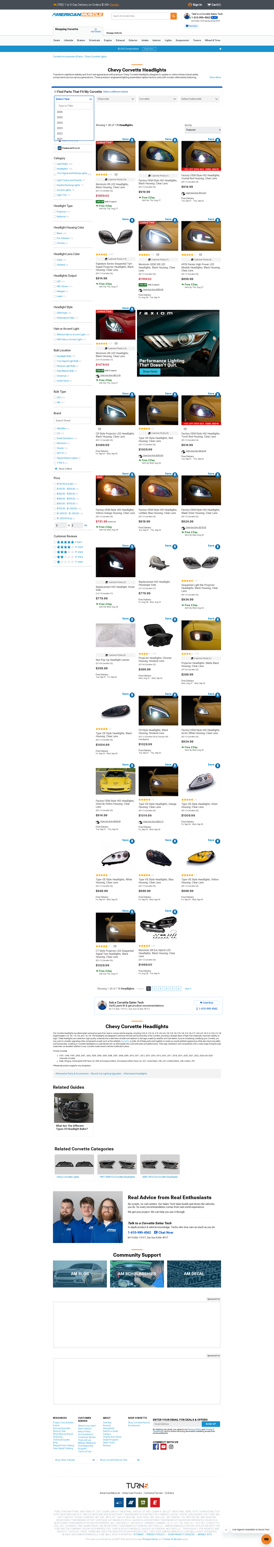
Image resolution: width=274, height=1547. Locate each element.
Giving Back (108, 1428)
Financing (57, 1437)
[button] (191, 26)
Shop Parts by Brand (63, 1434)
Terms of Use (84, 1451)
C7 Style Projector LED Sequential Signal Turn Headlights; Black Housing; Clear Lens (115, 953)
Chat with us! (84, 1440)
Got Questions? (85, 1434)
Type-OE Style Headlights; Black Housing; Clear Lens (114, 735)
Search (173, 16)
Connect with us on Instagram (171, 1447)
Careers (107, 1434)
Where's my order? (87, 1425)
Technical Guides (61, 1439)
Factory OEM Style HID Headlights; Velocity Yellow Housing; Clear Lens (115, 803)
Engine (108, 40)
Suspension (182, 40)
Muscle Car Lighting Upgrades (106, 1073)
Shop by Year (59, 1431)
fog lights (125, 1041)
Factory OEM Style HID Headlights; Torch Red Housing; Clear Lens (200, 435)
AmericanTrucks (132, 1493)
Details (114, 4)
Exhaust (120, 40)
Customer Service (86, 1437)
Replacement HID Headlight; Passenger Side (154, 583)
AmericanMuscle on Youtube (163, 1447)
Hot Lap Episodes (61, 1428)
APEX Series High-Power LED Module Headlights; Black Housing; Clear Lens (200, 267)
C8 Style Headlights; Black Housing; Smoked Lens (153, 732)
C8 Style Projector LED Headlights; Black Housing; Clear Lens (115, 435)
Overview (107, 1422)
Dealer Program (110, 1439)
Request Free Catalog (63, 1445)
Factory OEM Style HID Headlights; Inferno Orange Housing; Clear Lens (115, 511)
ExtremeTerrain (153, 1493)
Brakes (81, 40)
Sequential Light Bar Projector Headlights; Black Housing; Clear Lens (199, 588)
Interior (157, 40)
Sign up (211, 1424)
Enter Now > (149, 49)
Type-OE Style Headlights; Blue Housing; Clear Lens (156, 881)
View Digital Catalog (63, 1448)
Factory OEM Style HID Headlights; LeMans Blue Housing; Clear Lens (158, 511)
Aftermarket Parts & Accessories (72, 1073)
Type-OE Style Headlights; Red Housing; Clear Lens (156, 440)
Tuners (197, 40)
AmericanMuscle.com (77, 15)
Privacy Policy (194, 1429)
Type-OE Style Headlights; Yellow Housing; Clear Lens (200, 881)
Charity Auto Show (112, 1437)
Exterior (133, 40)
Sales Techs (109, 1442)
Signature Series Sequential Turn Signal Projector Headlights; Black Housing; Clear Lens (115, 266)
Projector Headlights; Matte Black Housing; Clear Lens (200, 665)
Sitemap (138, 1534)
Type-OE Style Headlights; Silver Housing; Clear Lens (199, 806)
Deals (57, 40)
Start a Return (85, 1428)
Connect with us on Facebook (156, 1447)
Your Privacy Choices (181, 1534)
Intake (145, 40)
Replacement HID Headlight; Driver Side (115, 588)
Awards (107, 1425)
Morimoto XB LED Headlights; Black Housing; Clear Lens (112, 186)
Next (187, 988)
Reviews (107, 1445)
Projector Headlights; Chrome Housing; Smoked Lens (155, 659)
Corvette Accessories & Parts (68, 56)
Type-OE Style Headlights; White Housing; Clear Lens (114, 881)
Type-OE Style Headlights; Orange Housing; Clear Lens (157, 806)
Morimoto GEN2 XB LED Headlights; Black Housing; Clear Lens (157, 267)
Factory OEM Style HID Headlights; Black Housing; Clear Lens (158, 182)
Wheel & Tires (212, 40)
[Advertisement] (137, 1324)
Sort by (188, 125)
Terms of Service (172, 1539)
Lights (168, 40)
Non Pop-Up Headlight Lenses (112, 659)
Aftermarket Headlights (135, 1073)
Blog (55, 1442)
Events (56, 1425)
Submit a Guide (110, 1431)
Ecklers (169, 1493)
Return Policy (84, 1431)
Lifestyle (68, 40)
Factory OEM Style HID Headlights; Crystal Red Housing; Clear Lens (200, 177)
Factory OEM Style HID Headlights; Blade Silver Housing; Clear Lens (200, 511)
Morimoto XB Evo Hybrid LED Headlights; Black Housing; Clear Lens (157, 953)
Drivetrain (94, 40)
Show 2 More (65, 469)
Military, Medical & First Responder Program (87, 1446)
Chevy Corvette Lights (96, 56)
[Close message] (220, 49)
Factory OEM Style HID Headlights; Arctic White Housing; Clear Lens (200, 732)
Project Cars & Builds (63, 1422)
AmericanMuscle (110, 1493)
